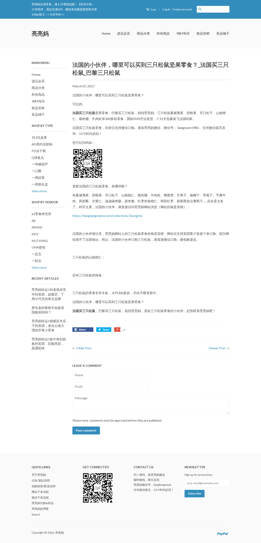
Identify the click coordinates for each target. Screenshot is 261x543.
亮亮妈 (40, 33)
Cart (153, 9)
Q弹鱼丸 (38, 157)
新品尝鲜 (203, 33)
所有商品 (163, 33)
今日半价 (55, 14)
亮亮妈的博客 (40, 508)
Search (36, 514)
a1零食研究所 (41, 214)
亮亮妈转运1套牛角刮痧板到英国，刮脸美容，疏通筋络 (49, 343)
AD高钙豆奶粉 (42, 144)
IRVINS (37, 227)
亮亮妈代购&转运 (43, 503)
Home (106, 33)
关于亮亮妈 (39, 474)
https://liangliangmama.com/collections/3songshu (107, 216)
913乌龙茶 (39, 137)
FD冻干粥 (39, 151)
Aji (33, 220)
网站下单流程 (40, 492)
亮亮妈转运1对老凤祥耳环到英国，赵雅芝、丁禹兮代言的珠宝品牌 (49, 294)
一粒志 (36, 261)
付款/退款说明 (41, 480)
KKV (35, 234)
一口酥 (36, 171)
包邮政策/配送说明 (43, 486)
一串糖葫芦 (40, 164)
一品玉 (36, 254)
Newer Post (217, 348)
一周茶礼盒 (40, 184)
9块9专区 (183, 33)
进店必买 (123, 33)
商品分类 (143, 33)
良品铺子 (222, 33)
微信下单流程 (40, 497)
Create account (182, 9)
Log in (166, 9)
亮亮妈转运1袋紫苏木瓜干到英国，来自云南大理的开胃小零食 (49, 325)
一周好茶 (38, 177)
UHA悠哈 (38, 247)
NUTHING (40, 241)
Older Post (84, 348)
